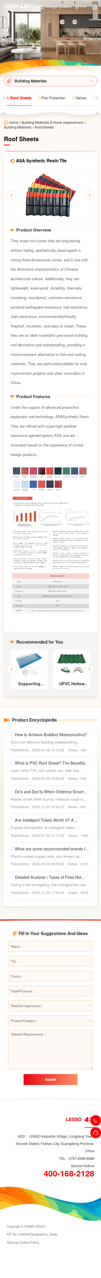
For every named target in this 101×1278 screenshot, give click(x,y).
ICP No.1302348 (18, 1234)
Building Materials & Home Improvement (52, 122)
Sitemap (13, 1242)
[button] (11, 195)
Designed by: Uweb (43, 1234)
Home (14, 122)
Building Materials (17, 127)
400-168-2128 (69, 1173)
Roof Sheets (44, 127)
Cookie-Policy (29, 1242)
